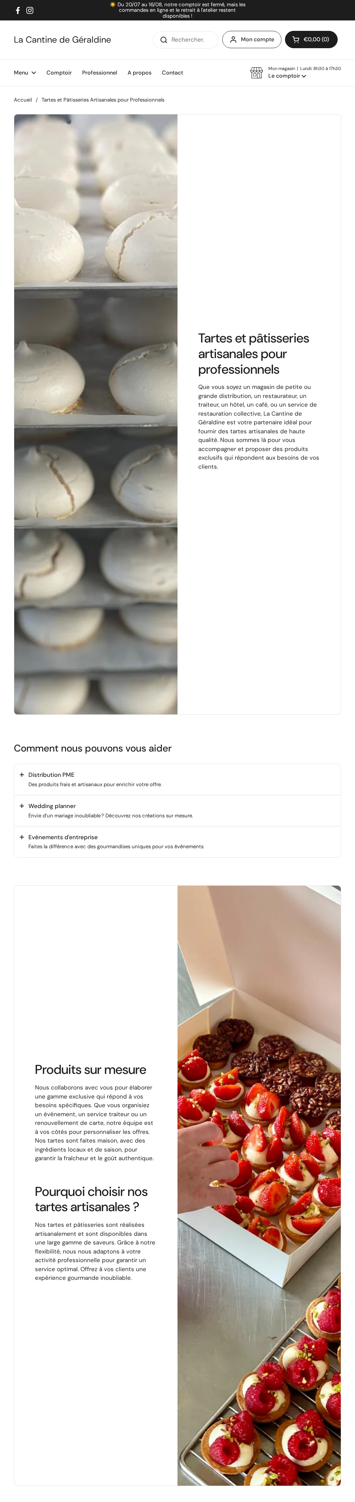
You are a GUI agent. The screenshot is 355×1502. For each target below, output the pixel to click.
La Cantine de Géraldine (62, 39)
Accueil (23, 99)
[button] (295, 72)
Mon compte (257, 39)
